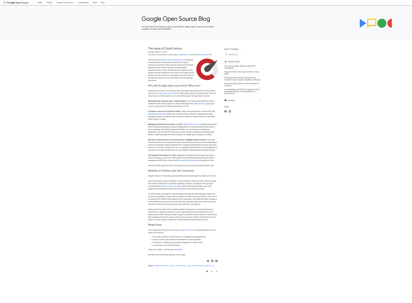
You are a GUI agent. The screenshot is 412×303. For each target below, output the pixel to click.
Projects (49, 2)
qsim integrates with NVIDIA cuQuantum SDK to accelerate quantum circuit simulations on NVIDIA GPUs (242, 91)
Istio (203, 104)
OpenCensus (183, 55)
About (95, 2)
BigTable (151, 114)
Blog (103, 2)
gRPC (196, 104)
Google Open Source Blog (176, 19)
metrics (172, 266)
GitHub (179, 250)
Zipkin (178, 186)
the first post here (205, 55)
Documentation (83, 2)
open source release (196, 266)
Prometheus (169, 186)
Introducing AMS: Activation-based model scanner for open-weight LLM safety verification (242, 79)
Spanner (161, 114)
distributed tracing (161, 266)
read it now (189, 230)
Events (40, 2)
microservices (181, 266)
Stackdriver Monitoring (188, 160)
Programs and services (65, 2)
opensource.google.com (15, 2)
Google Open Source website (168, 93)
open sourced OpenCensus (172, 60)
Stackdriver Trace (193, 124)
